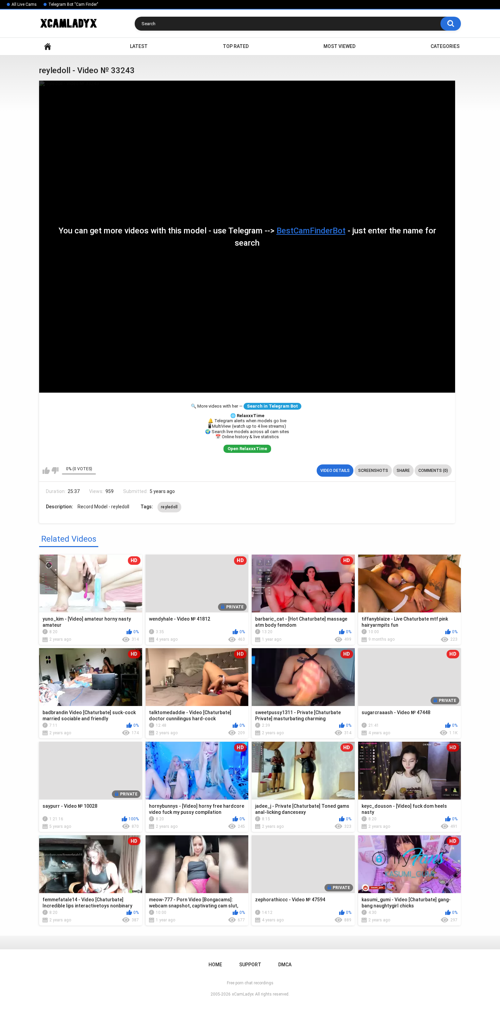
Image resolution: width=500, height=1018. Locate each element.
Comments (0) (433, 470)
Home (47, 46)
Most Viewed (339, 46)
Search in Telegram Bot (272, 406)
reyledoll (169, 507)
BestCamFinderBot (311, 230)
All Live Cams (24, 4)
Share (403, 470)
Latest (139, 46)
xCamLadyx (243, 994)
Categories (445, 46)
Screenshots (373, 470)
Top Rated (236, 46)
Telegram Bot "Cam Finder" (73, 4)
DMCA (284, 964)
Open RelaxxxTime (247, 448)
